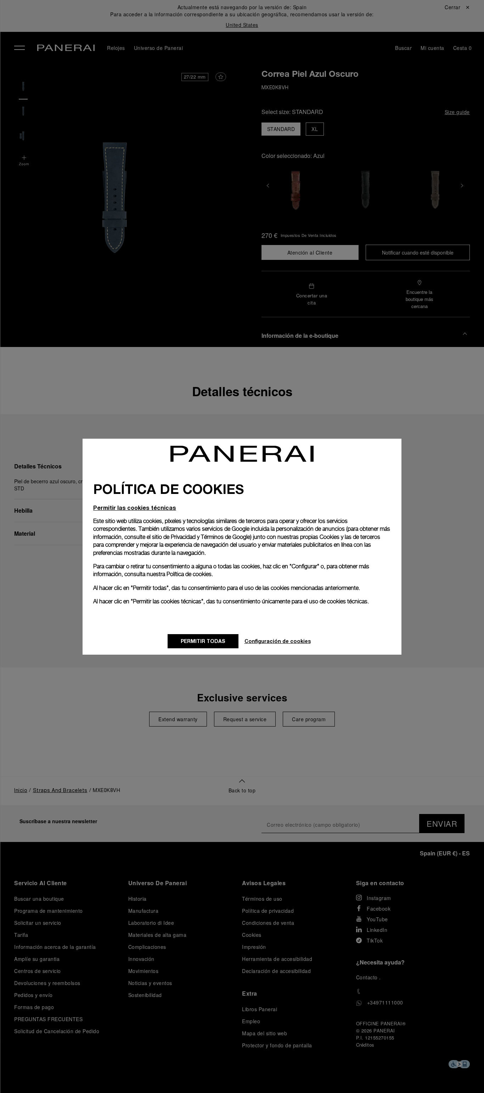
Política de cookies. (190, 574)
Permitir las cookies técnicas (134, 507)
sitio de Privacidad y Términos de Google (201, 537)
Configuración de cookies (277, 641)
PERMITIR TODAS (203, 641)
